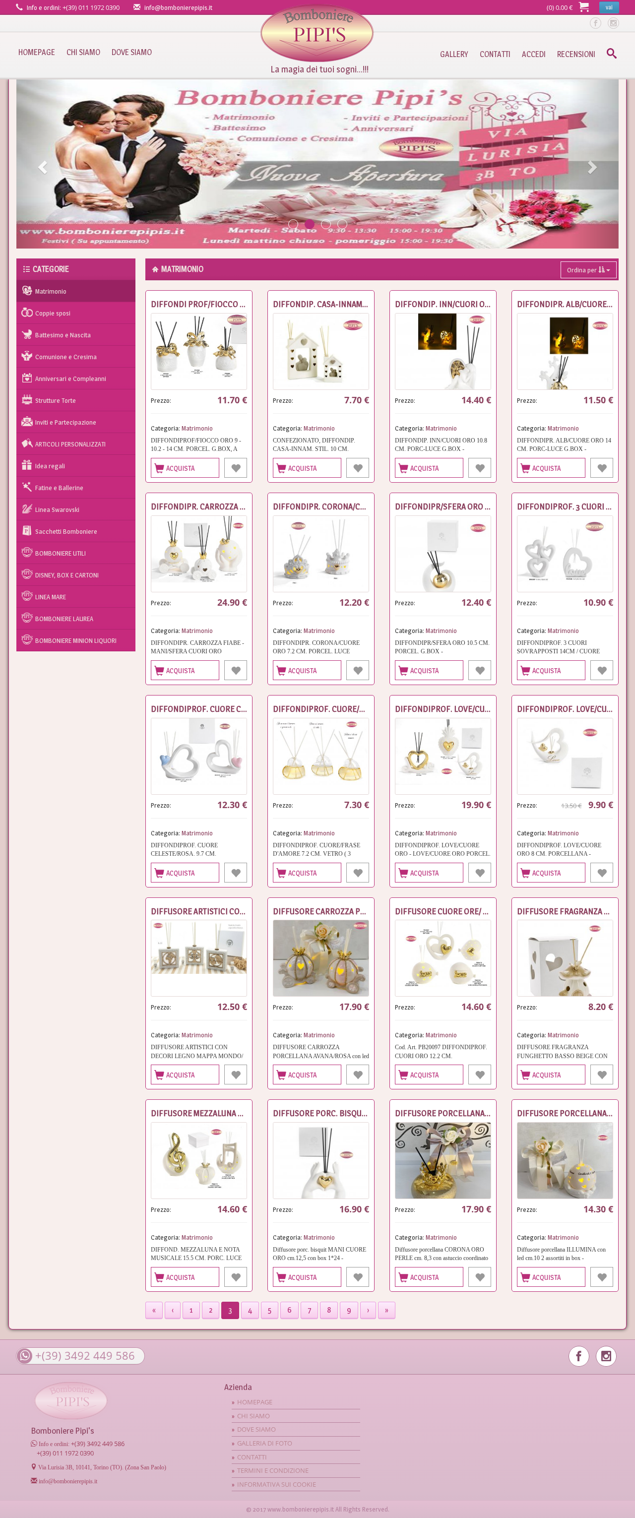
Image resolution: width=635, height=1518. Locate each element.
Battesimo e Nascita (63, 335)
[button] (41, 164)
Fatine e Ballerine (59, 488)
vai (609, 7)
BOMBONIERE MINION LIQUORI (76, 640)
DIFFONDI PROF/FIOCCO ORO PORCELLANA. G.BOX (240, 304)
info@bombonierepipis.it (178, 7)
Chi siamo (253, 1415)
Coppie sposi (52, 313)
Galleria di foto (264, 1443)
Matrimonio (50, 291)
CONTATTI (495, 54)
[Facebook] (595, 23)
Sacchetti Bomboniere (66, 531)
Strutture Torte (55, 400)
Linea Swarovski (57, 509)
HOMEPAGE (36, 52)
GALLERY (454, 54)
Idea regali (50, 466)
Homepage (317, 33)
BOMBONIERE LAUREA (64, 619)
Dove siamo (256, 1429)
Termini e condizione (273, 1470)
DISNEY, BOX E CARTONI (67, 575)
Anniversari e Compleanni (70, 378)
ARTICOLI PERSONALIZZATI (70, 444)
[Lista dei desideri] (235, 468)
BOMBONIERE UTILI (60, 553)
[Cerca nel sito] (611, 54)
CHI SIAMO (83, 52)
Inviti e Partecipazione (65, 422)
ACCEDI (534, 54)
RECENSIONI (576, 54)
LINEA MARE (50, 597)
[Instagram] (613, 23)
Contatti (252, 1457)
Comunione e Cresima (66, 357)
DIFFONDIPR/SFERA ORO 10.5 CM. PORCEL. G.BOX (482, 506)
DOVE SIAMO (132, 52)
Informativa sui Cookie (276, 1484)
